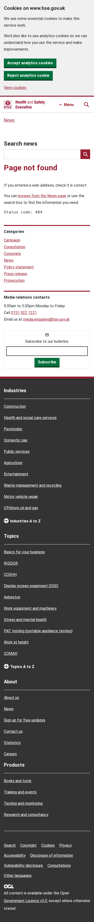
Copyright (28, 845)
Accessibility (15, 855)
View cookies (15, 87)
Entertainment (16, 474)
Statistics (12, 742)
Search (10, 845)
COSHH (10, 574)
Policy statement (19, 267)
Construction (15, 406)
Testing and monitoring (23, 803)
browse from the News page (42, 196)
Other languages (18, 875)
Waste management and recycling (32, 485)
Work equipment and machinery (30, 608)
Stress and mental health (25, 619)
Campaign (12, 240)
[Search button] (86, 104)
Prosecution (14, 280)
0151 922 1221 (24, 312)
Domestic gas (15, 440)
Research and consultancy (26, 814)
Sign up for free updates (24, 720)
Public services (17, 451)
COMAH (10, 653)
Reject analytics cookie (28, 75)
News (9, 120)
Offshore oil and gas (21, 508)
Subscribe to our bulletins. (47, 341)
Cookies (48, 845)
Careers (10, 754)
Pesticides (13, 429)
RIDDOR (11, 563)
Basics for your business (24, 552)
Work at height (16, 642)
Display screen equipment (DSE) (31, 586)
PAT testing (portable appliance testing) (38, 631)
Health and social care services (30, 417)
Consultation (14, 247)
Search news (20, 143)
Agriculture (13, 463)
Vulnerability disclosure (23, 865)
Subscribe (47, 362)
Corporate (12, 253)
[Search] (85, 154)
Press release (15, 274)
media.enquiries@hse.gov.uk (46, 319)
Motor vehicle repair (21, 496)
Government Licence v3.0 (25, 900)
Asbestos (12, 597)
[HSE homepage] (24, 104)
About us (11, 697)
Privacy (65, 845)
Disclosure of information (51, 855)
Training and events (20, 792)
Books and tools (17, 781)
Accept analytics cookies (30, 63)
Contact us (13, 731)
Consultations (59, 865)
